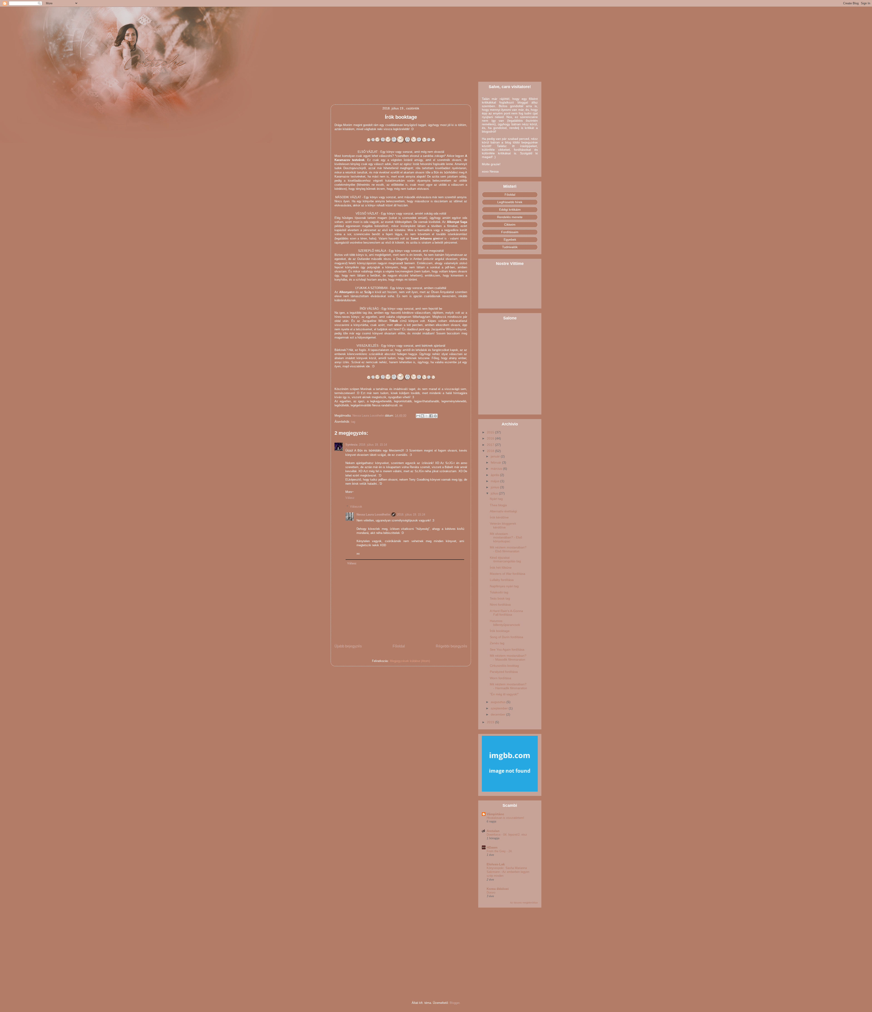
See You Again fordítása (507, 649)
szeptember (500, 708)
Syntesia (351, 444)
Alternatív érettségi (503, 511)
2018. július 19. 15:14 (373, 444)
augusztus (498, 702)
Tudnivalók (510, 247)
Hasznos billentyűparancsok (505, 623)
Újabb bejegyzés (348, 646)
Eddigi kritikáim (510, 209)
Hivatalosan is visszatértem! (505, 817)
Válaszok (356, 506)
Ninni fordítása (500, 604)
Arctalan (493, 831)
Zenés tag (497, 643)
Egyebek (510, 239)
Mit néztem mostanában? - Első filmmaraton (508, 549)
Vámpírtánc (495, 814)
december (498, 714)
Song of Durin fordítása (506, 637)
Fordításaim (509, 232)
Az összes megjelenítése (524, 902)
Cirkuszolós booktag (504, 665)
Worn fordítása (500, 678)
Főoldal (399, 646)
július (495, 493)
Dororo (491, 892)
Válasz (349, 497)
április (495, 475)
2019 (491, 722)
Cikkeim (509, 224)
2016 (491, 438)
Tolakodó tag (499, 592)
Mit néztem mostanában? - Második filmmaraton (508, 657)
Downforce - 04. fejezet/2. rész (507, 834)
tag (353, 421)
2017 (491, 445)
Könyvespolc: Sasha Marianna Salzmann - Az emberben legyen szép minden (508, 872)
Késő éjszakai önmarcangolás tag (505, 559)
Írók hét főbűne (501, 567)
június (495, 487)
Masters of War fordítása (507, 573)
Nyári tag (496, 499)
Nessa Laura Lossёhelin (373, 514)
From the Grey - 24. (500, 851)
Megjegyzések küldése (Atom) (410, 661)
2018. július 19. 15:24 (411, 514)
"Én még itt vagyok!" (504, 694)
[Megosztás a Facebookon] (431, 416)
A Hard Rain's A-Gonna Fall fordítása (506, 613)
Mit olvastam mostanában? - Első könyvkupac (506, 537)
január (496, 456)
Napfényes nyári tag (504, 586)
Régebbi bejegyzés (451, 646)
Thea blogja (498, 505)
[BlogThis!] (422, 416)
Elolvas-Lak (496, 864)
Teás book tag (500, 598)
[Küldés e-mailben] (418, 416)
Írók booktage (500, 631)
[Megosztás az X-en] (426, 416)
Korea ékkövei (498, 889)
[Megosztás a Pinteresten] (435, 416)
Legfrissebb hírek (509, 202)
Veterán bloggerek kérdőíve (503, 525)
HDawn (492, 847)
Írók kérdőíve (499, 517)
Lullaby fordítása (502, 580)
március (497, 468)
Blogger (454, 1003)
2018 (491, 451)
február (496, 462)
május (495, 481)
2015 (491, 432)
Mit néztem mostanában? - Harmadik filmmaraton (508, 686)
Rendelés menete (510, 217)
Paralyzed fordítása (504, 672)
